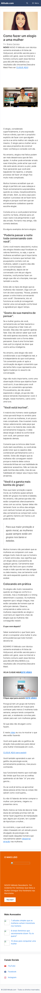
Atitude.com (7, 3)
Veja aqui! (10, 900)
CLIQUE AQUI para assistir (14, 752)
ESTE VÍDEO (26, 672)
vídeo (12, 732)
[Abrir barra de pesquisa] (27, 3)
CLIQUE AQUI (22, 67)
